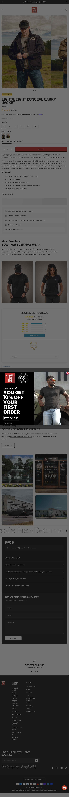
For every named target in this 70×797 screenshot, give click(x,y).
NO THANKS (8, 423)
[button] (64, 787)
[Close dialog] (67, 373)
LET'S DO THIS (11, 418)
